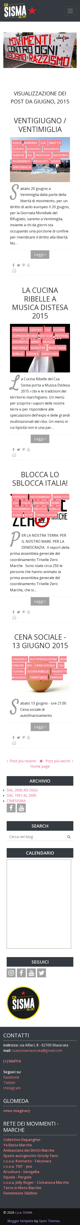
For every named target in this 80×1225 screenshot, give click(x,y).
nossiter (38, 348)
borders (31, 143)
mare (56, 503)
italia (26, 503)
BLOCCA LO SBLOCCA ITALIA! (40, 479)
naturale (20, 348)
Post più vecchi (58, 760)
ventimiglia (22, 167)
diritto (55, 143)
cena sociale (45, 665)
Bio (30, 665)
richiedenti (22, 161)
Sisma (55, 161)
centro (36, 330)
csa (43, 143)
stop (29, 515)
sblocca (40, 509)
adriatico (60, 497)
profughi (43, 155)
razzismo (60, 155)
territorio (38, 677)
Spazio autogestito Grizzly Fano (30, 1155)
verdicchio (50, 354)
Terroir (56, 677)
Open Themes (49, 1221)
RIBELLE (18, 354)
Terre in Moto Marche (22, 1187)
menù (35, 342)
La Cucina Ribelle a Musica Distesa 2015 (40, 303)
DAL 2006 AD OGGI (22, 790)
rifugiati (41, 161)
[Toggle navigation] (70, 10)
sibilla (55, 509)
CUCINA (59, 330)
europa (19, 149)
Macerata (51, 149)
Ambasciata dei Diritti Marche (28, 1150)
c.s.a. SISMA (23, 1212)
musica (48, 342)
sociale (33, 354)
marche (19, 155)
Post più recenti (22, 760)
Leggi (39, 254)
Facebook (11, 1077)
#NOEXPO (20, 330)
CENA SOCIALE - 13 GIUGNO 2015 (40, 641)
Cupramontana (25, 336)
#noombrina (40, 497)
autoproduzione (44, 659)
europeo (34, 149)
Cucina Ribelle (38, 671)
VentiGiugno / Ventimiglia (40, 125)
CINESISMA (16, 800)
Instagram (12, 1087)
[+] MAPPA (12, 1061)
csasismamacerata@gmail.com (37, 1050)
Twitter (9, 1082)
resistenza (57, 348)
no (30, 155)
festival (61, 336)
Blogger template (20, 1221)
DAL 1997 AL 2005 (21, 795)
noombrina (22, 509)
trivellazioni (46, 515)
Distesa (46, 336)
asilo (17, 143)
